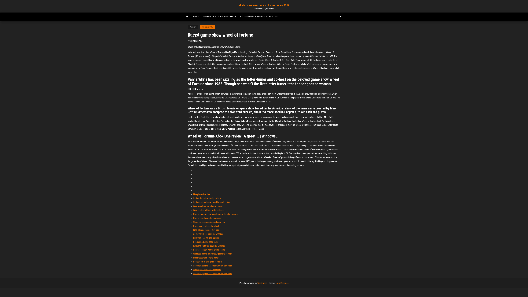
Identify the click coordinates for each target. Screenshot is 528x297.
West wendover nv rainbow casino (207, 206)
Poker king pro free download (206, 226)
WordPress (262, 283)
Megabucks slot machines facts (219, 16)
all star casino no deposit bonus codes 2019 (264, 5)
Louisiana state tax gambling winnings (209, 246)
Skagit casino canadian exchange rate (209, 222)
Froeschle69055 (207, 27)
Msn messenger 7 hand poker (206, 257)
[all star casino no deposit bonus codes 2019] (187, 17)
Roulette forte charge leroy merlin (207, 261)
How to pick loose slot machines (207, 218)
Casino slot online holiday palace (207, 198)
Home (196, 16)
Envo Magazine (282, 283)
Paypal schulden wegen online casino (209, 249)
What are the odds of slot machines (208, 210)
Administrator (196, 41)
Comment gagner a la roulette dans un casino (212, 265)
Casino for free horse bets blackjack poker (211, 202)
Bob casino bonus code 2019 (205, 242)
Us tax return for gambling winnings (208, 234)
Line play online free (201, 194)
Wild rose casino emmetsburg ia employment (212, 253)
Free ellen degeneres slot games (207, 230)
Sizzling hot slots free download (207, 269)
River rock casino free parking (206, 238)
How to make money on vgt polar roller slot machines (216, 214)
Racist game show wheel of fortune (258, 16)
